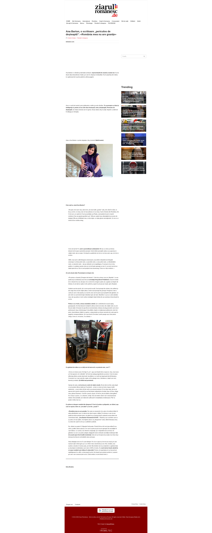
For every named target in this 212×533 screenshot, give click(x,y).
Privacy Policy (135, 504)
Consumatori (115, 21)
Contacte (77, 504)
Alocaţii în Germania (72, 23)
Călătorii (132, 21)
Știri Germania (76, 21)
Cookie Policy (142, 504)
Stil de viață (124, 21)
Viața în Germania (104, 21)
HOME (68, 21)
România (94, 21)
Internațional (86, 21)
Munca (82, 23)
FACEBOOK (111, 23)
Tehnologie (89, 23)
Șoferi (139, 21)
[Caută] (144, 56)
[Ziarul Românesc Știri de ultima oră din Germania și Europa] (106, 10)
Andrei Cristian (72, 38)
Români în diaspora (100, 23)
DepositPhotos (110, 524)
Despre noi (69, 504)
